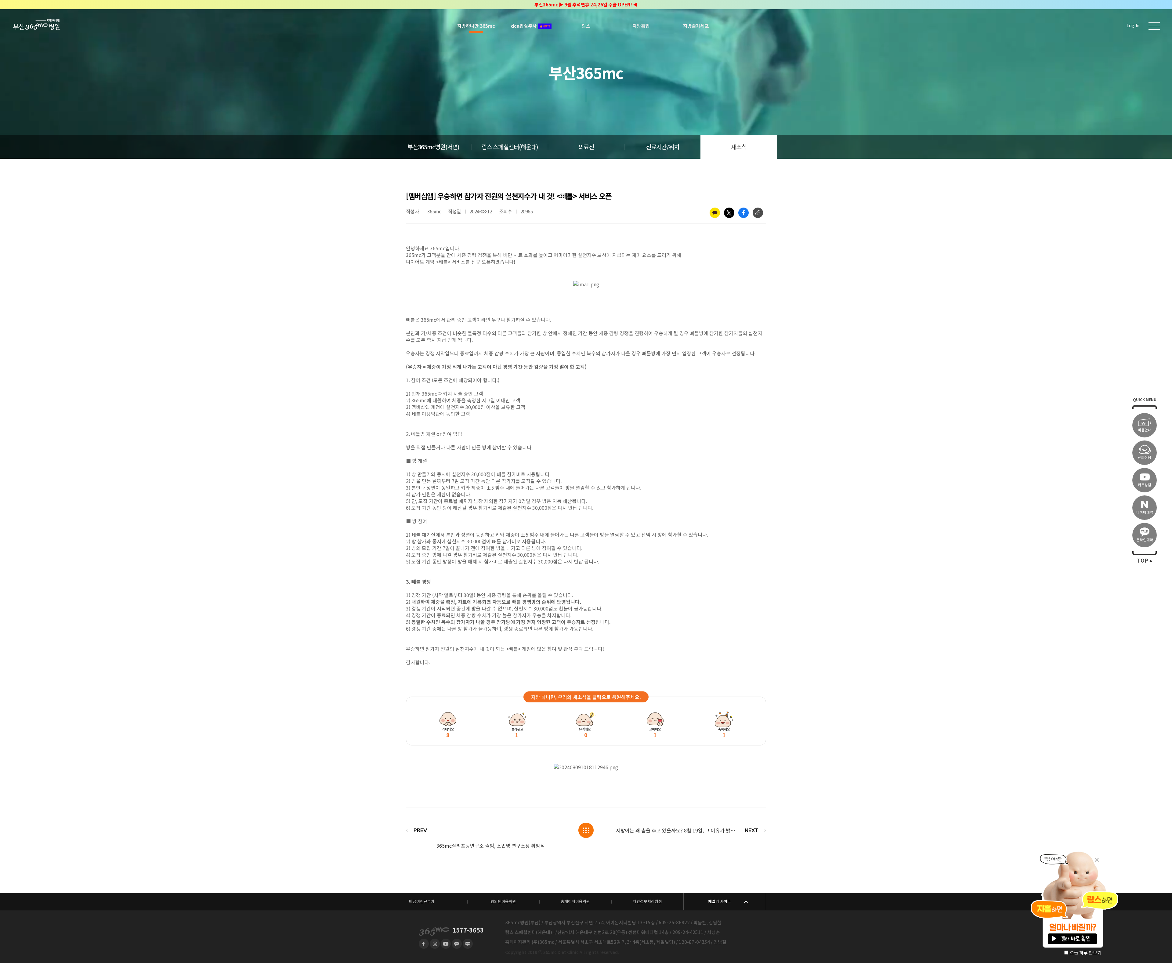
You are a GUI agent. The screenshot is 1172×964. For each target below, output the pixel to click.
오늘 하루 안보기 (1085, 953)
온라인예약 (1144, 540)
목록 (586, 830)
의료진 (586, 147)
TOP (1142, 561)
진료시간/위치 (662, 147)
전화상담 (1144, 457)
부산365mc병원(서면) (433, 147)
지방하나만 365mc (476, 26)
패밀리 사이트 (719, 901)
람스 (586, 26)
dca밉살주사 (524, 26)
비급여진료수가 (422, 901)
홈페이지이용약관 (575, 901)
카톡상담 (1144, 485)
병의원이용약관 (503, 901)
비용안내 (1144, 430)
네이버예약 (1144, 512)
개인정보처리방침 (647, 901)
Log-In (1133, 25)
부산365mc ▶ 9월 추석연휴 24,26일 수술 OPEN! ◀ (586, 5)
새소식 (739, 147)
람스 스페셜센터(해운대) (510, 147)
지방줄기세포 (696, 26)
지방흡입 (640, 26)
